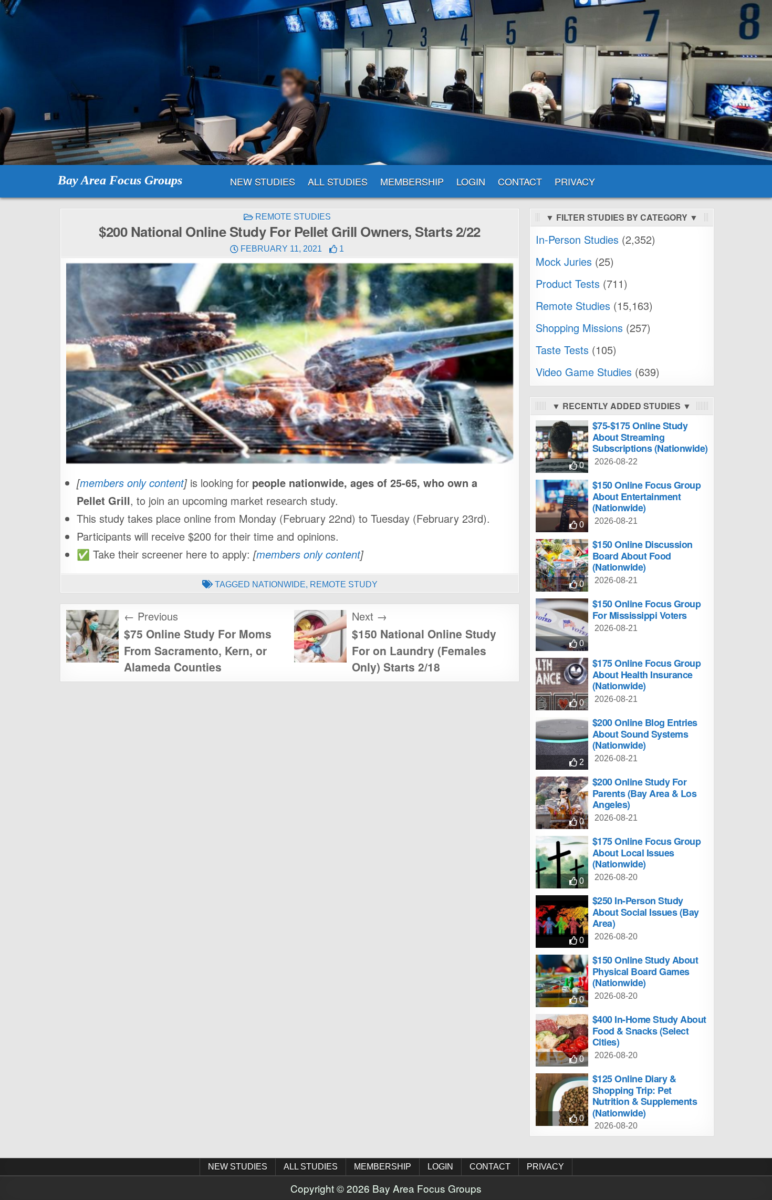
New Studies (262, 181)
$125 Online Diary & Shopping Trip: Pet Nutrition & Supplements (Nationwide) (644, 1096)
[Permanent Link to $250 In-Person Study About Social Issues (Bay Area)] (562, 921)
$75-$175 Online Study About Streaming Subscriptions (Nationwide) (650, 437)
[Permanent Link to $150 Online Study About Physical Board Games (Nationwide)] (562, 981)
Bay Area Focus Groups (120, 180)
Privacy (575, 181)
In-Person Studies (577, 239)
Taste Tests (562, 349)
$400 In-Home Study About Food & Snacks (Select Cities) (649, 1030)
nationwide (279, 584)
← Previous (151, 616)
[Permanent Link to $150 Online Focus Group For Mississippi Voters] (562, 624)
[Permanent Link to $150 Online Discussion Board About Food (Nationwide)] (562, 565)
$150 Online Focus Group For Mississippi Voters (646, 609)
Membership (412, 181)
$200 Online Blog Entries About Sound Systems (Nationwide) (644, 734)
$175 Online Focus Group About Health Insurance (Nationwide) (646, 674)
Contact (520, 181)
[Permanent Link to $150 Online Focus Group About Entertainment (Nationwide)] (562, 506)
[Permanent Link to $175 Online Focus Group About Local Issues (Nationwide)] (562, 862)
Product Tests (568, 283)
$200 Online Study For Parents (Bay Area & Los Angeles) (644, 793)
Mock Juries (564, 261)
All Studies (338, 181)
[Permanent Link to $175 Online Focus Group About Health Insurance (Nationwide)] (562, 684)
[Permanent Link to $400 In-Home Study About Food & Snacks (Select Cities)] (562, 1040)
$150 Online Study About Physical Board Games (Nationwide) (645, 971)
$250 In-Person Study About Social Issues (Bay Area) (645, 912)
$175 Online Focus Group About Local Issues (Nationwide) (646, 852)
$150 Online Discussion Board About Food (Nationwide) (642, 555)
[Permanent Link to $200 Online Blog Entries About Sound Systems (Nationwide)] (562, 743)
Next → (369, 616)
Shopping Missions (579, 327)
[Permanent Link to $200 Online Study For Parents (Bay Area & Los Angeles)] (562, 803)
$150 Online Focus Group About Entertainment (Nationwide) (646, 496)
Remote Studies (293, 216)
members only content (132, 482)
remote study (344, 584)
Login (470, 181)
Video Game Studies (584, 371)
